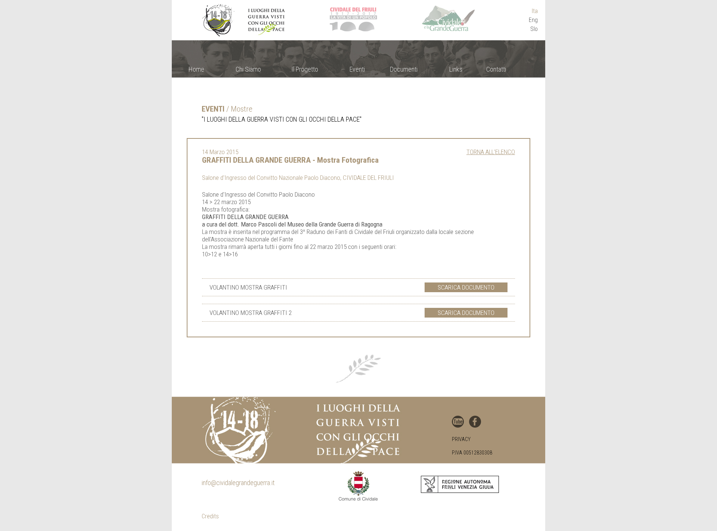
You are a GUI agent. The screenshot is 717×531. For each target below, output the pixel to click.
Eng (533, 20)
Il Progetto (304, 69)
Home (196, 69)
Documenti (404, 69)
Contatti (496, 69)
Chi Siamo (248, 69)
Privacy (461, 439)
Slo (534, 28)
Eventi (357, 69)
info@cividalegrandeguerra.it (238, 483)
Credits (210, 516)
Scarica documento (466, 287)
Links (455, 69)
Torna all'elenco (490, 152)
